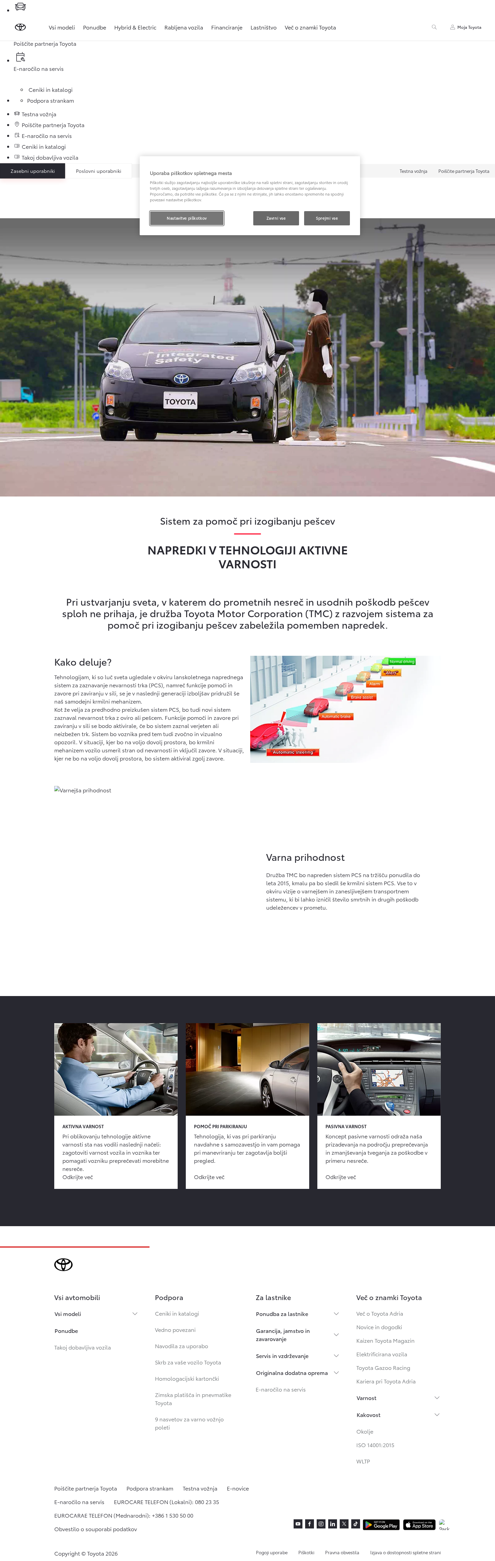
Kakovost (368, 1414)
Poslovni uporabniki (98, 170)
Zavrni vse (276, 218)
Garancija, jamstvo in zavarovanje (283, 1334)
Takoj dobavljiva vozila (82, 1347)
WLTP (363, 1461)
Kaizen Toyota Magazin (385, 1340)
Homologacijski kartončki (187, 1378)
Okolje (364, 1431)
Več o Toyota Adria (379, 1313)
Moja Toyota (469, 27)
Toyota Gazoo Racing (383, 1367)
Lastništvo (264, 27)
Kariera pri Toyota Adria (386, 1381)
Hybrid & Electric (135, 27)
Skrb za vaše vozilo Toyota (188, 1362)
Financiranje (226, 27)
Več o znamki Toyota (310, 27)
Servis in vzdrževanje (282, 1355)
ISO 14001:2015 (375, 1444)
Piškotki (306, 1552)
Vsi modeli (62, 27)
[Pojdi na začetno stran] (20, 27)
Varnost (366, 1397)
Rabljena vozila (183, 27)
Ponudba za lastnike (282, 1313)
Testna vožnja (414, 171)
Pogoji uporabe (272, 1552)
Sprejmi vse (327, 218)
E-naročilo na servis (281, 1389)
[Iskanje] (434, 27)
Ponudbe (94, 27)
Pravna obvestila (342, 1552)
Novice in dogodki (379, 1327)
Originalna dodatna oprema (292, 1372)
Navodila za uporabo (181, 1346)
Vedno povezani (175, 1329)
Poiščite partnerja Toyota (464, 171)
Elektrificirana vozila (381, 1354)
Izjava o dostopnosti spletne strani (405, 1552)
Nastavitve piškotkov (186, 218)
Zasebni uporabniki (33, 170)
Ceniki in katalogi (177, 1313)
